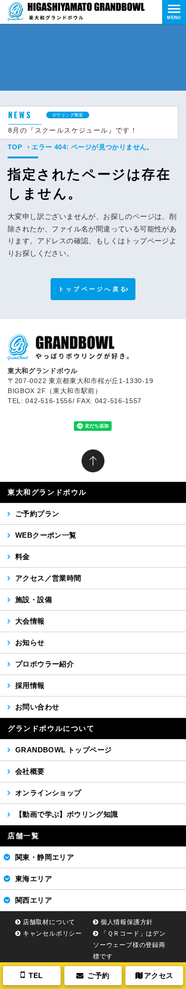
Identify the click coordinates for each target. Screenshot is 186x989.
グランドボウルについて (51, 728)
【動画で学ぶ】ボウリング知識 (66, 814)
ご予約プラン (37, 514)
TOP (15, 147)
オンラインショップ (48, 793)
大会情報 (30, 621)
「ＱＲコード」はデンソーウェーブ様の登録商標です (129, 945)
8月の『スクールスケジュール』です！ (72, 130)
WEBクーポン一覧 (46, 535)
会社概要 (30, 771)
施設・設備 (33, 599)
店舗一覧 (23, 836)
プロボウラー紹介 (44, 664)
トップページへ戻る (93, 289)
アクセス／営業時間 (48, 578)
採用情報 (30, 685)
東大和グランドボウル (47, 492)
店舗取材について (49, 922)
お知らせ (30, 642)
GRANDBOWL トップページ (63, 750)
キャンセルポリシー (52, 933)
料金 (22, 556)
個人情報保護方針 (127, 922)
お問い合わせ (37, 707)
